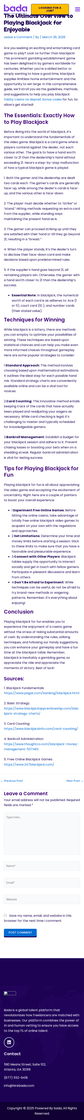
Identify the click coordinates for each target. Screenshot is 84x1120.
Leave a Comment (18, 37)
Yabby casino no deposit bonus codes (33, 99)
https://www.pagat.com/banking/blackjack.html (41, 693)
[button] (77, 9)
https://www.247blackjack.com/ (29, 764)
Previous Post (11, 780)
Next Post (75, 780)
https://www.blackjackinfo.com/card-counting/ (41, 728)
